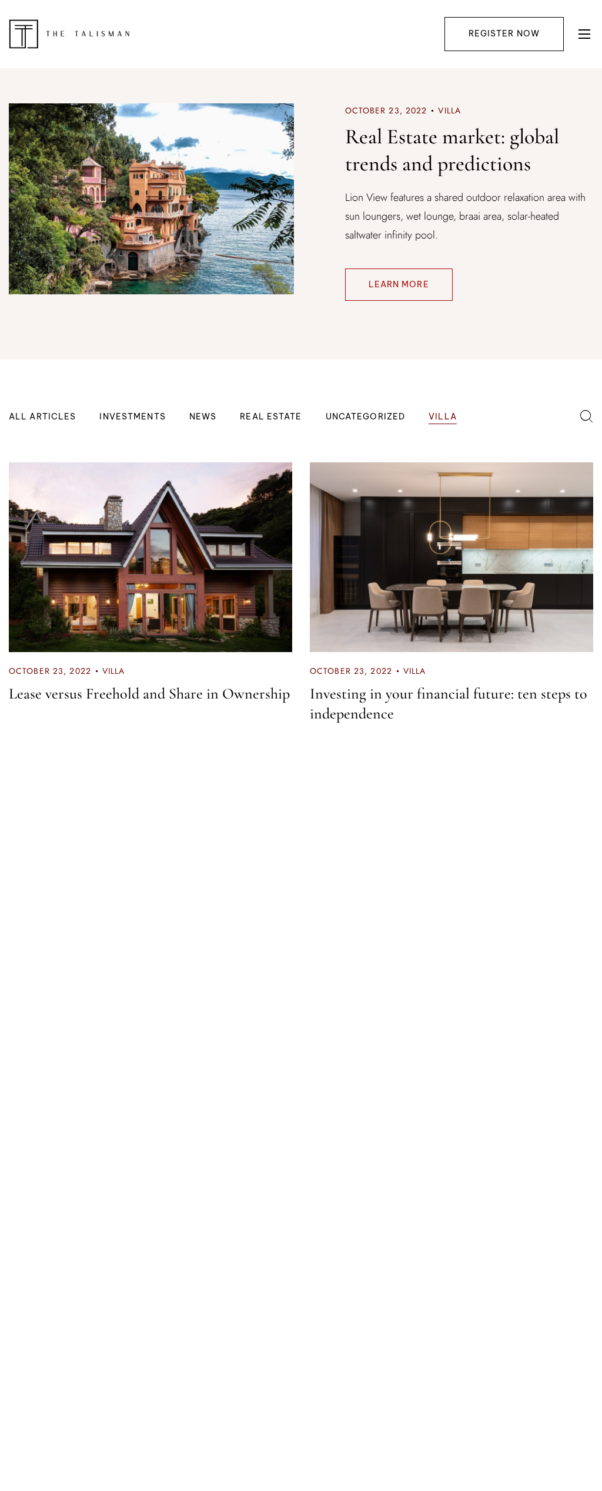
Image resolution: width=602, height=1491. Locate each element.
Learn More (399, 284)
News (202, 416)
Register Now (504, 33)
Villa (449, 110)
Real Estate (271, 416)
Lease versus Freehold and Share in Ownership (149, 693)
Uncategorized (366, 416)
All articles (42, 416)
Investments (132, 416)
